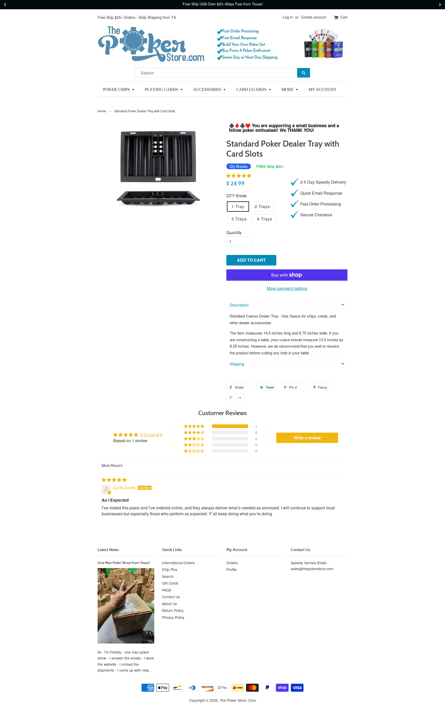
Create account (313, 17)
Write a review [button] (307, 438)
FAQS (166, 590)
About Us (169, 603)
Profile (231, 569)
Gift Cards (170, 583)
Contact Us (171, 596)
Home (102, 111)
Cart (343, 17)
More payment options (287, 288)
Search (168, 576)
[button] (238, 175)
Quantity (234, 232)
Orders (232, 562)
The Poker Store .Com (238, 700)
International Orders (178, 562)
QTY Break (236, 196)
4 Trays (264, 219)
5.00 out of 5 (151, 435)
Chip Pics (169, 569)
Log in (288, 17)
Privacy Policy (173, 617)
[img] (114, 480)
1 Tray (238, 206)
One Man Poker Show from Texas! (124, 562)
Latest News (108, 549)
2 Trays (262, 206)
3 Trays (239, 219)
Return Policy (173, 610)
